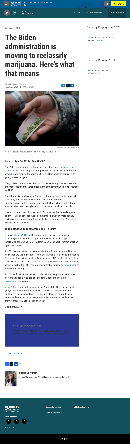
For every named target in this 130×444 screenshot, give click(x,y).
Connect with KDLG (53, 407)
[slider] (18, 12)
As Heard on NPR (12, 28)
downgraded (70, 265)
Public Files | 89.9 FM (81, 407)
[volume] (14, 13)
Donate (120, 4)
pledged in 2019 (19, 235)
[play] (7, 12)
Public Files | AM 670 (54, 413)
